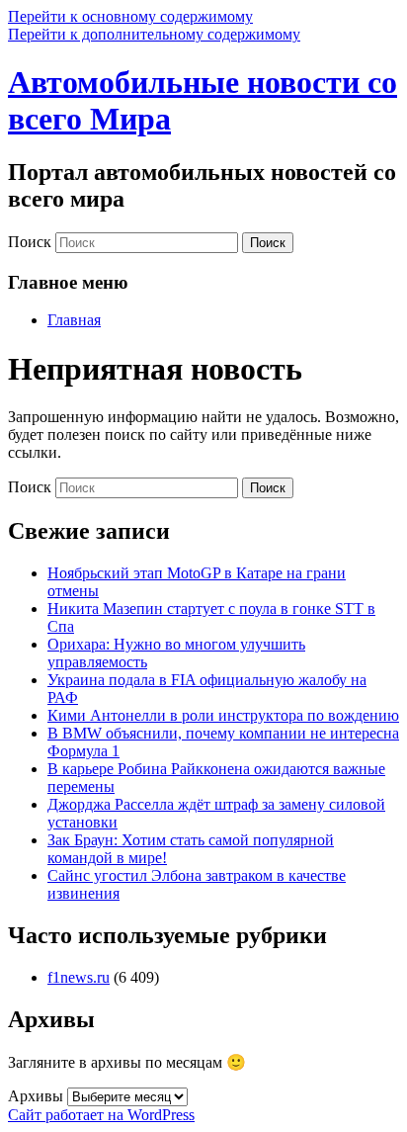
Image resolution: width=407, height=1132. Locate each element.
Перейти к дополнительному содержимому (154, 34)
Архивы (35, 1096)
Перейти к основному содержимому (130, 16)
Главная (74, 319)
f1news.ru (78, 977)
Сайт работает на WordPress (101, 1114)
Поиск (29, 241)
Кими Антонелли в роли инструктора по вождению (223, 715)
